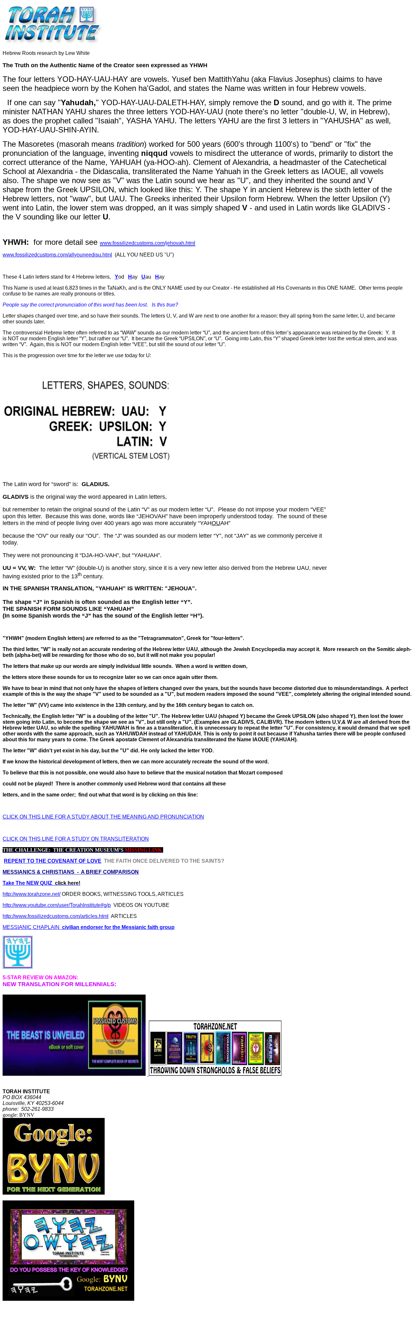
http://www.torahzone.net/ (31, 894)
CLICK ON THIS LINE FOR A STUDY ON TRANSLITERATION (76, 839)
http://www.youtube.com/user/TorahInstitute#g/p (57, 905)
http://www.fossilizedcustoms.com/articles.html (56, 916)
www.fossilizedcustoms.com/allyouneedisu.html (57, 254)
